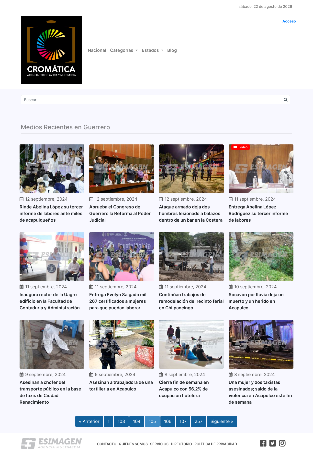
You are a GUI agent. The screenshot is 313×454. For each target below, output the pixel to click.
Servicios (159, 444)
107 (183, 421)
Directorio (181, 444)
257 (198, 421)
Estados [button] (151, 50)
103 (121, 421)
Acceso (289, 21)
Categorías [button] (122, 50)
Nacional (97, 50)
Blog (172, 50)
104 (137, 421)
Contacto (106, 444)
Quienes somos (133, 444)
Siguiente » (222, 421)
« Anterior (89, 421)
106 (167, 421)
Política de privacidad (215, 444)
